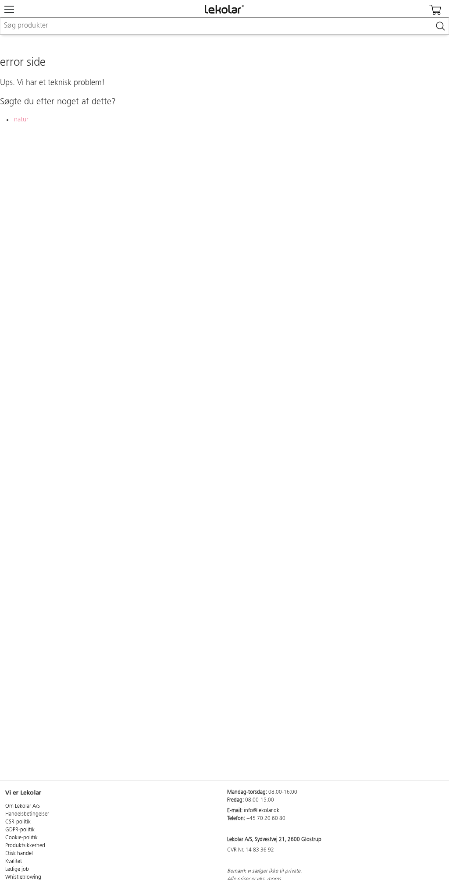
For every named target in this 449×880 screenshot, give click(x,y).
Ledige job (17, 869)
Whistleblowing (23, 877)
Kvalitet (13, 861)
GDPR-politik (20, 830)
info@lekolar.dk (261, 810)
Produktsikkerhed (25, 845)
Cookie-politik (21, 838)
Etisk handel (19, 853)
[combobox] (224, 26)
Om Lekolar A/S (22, 806)
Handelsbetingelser (27, 814)
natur (21, 120)
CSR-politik (18, 822)
